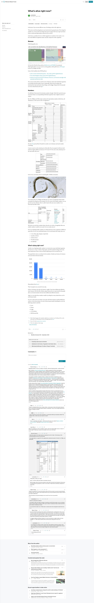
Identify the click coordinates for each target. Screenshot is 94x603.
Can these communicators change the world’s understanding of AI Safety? (47, 589)
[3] (58, 210)
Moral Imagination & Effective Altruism (39, 560)
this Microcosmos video (44, 422)
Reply (30, 402)
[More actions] (65, 20)
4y (37, 366)
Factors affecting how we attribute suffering (51, 399)
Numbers (3, 26)
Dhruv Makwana (60, 343)
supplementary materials (41, 321)
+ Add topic (55, 23)
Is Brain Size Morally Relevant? (40, 370)
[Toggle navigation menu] (2, 2)
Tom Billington (37, 570)
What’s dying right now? (6, 28)
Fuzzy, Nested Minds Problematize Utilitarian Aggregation (51, 383)
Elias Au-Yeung (33, 366)
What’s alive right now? (6, 23)
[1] (42, 86)
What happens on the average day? (38, 549)
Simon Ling (33, 594)
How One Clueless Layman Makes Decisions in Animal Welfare (44, 577)
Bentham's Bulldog (60, 346)
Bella (31, 405)
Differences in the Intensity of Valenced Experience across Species (45, 377)
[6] (58, 222)
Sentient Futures (34, 597)
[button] (29, 366)
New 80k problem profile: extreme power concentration (43, 545)
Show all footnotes (33, 324)
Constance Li (43, 597)
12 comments (4, 30)
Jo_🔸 (32, 578)
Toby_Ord (32, 561)
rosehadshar (33, 15)
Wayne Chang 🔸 (33, 489)
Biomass (3, 25)
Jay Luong (38, 597)
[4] (59, 212)
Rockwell (32, 570)
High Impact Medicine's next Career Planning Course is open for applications (47, 593)
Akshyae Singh (33, 591)
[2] (49, 100)
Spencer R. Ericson (60, 341)
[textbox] (46, 357)
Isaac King (32, 427)
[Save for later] (61, 20)
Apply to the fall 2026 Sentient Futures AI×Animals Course (43, 596)
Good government (35, 552)
